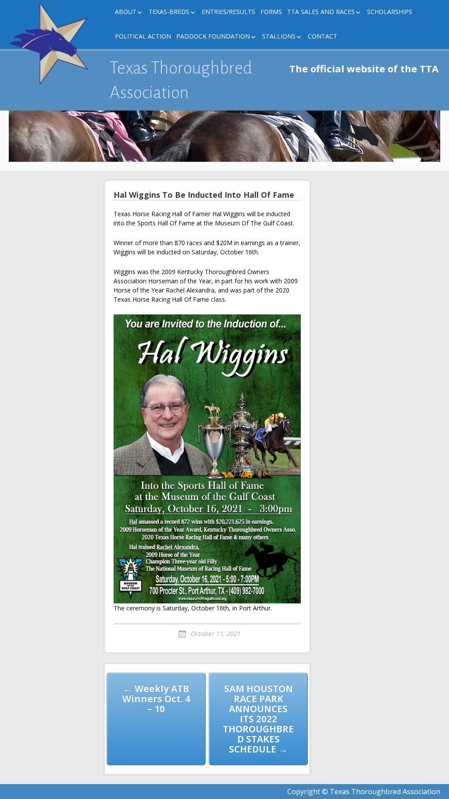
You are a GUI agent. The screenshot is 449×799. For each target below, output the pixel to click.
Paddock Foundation (213, 36)
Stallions (279, 36)
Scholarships (389, 11)
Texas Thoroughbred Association (181, 80)
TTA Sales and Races (321, 11)
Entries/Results (228, 11)
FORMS (271, 11)
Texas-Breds (169, 11)
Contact (322, 36)
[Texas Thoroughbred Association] (52, 44)
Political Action (143, 36)
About (125, 11)
